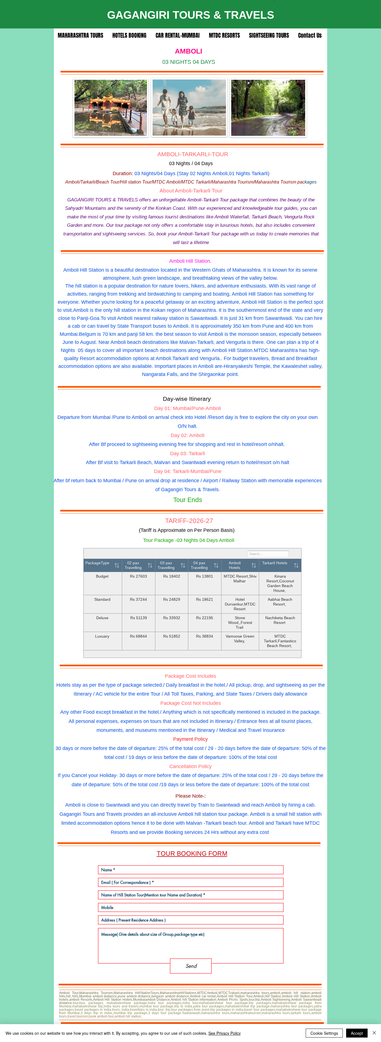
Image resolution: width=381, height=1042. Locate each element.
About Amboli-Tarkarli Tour (191, 191)
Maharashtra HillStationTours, (137, 993)
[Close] (374, 1033)
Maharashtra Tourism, (96, 993)
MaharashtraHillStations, (178, 993)
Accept (357, 1033)
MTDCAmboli (207, 993)
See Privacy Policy (224, 1033)
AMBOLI (188, 51)
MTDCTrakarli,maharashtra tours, (244, 993)
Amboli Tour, (69, 993)
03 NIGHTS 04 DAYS (188, 62)
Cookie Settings (324, 1033)
